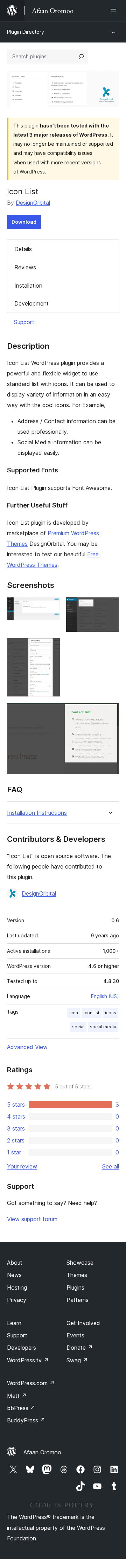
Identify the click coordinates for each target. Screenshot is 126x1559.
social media (103, 1026)
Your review (22, 1166)
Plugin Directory (25, 32)
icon (73, 1012)
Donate (79, 1347)
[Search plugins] (81, 57)
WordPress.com (31, 1383)
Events (75, 1335)
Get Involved (83, 1323)
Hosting (17, 1287)
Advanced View (27, 1046)
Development (31, 303)
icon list (91, 1012)
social (78, 1026)
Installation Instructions (37, 813)
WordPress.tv (28, 1360)
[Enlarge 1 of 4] (50, 606)
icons (110, 1012)
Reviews (25, 267)
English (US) (105, 996)
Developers (21, 1347)
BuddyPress (26, 1420)
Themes (76, 1274)
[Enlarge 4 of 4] (109, 711)
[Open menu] (115, 10)
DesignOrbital (33, 202)
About (14, 1262)
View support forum (32, 1219)
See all (110, 1166)
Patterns (77, 1299)
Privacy (16, 1299)
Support (24, 322)
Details (23, 249)
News (14, 1274)
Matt (17, 1395)
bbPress (21, 1407)
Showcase (79, 1262)
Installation (28, 285)
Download (24, 222)
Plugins (75, 1287)
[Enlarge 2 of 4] (109, 606)
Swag (77, 1360)
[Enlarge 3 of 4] (50, 647)
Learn (14, 1323)
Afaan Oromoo (42, 1452)
